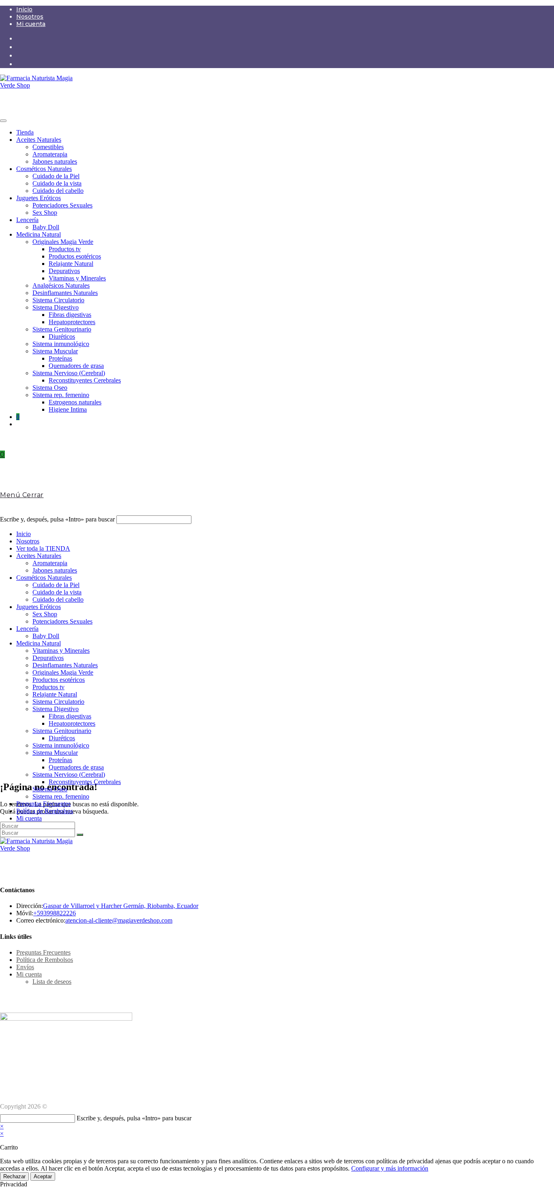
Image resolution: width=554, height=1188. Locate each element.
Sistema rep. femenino (60, 394)
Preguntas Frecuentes (43, 803)
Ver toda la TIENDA (43, 548)
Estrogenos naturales (75, 402)
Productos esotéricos (75, 256)
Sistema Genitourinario (61, 329)
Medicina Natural (38, 234)
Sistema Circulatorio (58, 300)
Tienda (25, 132)
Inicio (24, 9)
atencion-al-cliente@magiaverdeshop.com (118, 920)
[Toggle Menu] (3, 121)
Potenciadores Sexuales (62, 205)
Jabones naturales (54, 161)
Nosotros (29, 16)
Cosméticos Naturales (44, 168)
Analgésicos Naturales (61, 285)
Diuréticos (62, 336)
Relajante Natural (71, 263)
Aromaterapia (49, 154)
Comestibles (48, 146)
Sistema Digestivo (55, 307)
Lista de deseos (51, 981)
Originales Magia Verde (62, 241)
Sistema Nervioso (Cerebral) (68, 373)
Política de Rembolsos (44, 811)
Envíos (25, 967)
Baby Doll (45, 227)
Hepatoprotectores (72, 321)
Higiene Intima (68, 409)
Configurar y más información (389, 1168)
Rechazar (14, 1176)
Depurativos (64, 270)
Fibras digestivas (70, 314)
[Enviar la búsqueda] (80, 834)
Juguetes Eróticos (38, 197)
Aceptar (43, 1176)
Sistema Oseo (49, 387)
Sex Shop (44, 212)
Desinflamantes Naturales (65, 292)
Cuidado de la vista (57, 183)
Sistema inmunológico (60, 343)
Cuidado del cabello (58, 190)
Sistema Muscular (55, 351)
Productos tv (65, 249)
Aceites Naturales (38, 139)
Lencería (27, 219)
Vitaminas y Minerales (77, 278)
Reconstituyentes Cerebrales (85, 380)
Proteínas (60, 358)
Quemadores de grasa (76, 365)
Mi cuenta (30, 24)
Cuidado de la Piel (55, 176)
